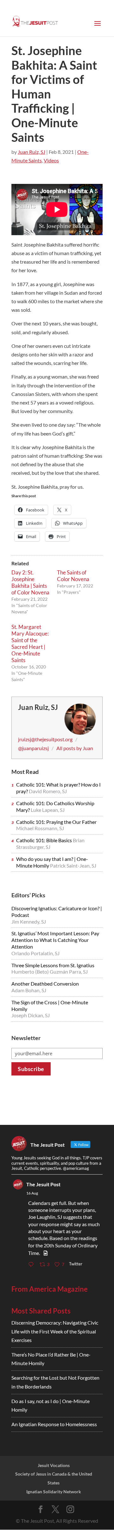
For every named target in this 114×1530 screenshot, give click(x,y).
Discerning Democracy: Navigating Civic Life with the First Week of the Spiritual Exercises (54, 1331)
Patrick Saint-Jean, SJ (73, 865)
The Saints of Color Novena (73, 575)
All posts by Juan (74, 748)
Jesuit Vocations (54, 1465)
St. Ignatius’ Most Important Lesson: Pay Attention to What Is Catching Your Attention (55, 940)
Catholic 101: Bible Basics (44, 840)
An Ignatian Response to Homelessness (54, 1424)
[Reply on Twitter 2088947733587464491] (32, 1265)
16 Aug (32, 1193)
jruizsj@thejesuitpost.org (45, 739)
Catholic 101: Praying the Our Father (56, 822)
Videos (51, 160)
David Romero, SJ (48, 791)
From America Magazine (49, 1289)
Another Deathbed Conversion (45, 984)
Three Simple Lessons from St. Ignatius (52, 965)
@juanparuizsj (33, 748)
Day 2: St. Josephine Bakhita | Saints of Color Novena (30, 582)
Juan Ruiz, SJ (31, 152)
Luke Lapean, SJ (48, 810)
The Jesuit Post (43, 1184)
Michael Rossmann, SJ (40, 828)
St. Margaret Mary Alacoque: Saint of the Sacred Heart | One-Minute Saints (30, 643)
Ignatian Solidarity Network (53, 1491)
